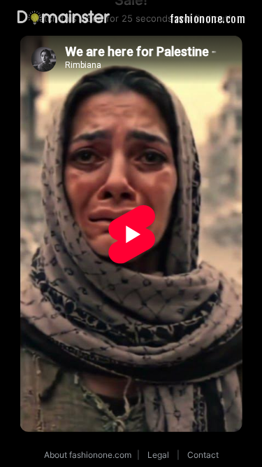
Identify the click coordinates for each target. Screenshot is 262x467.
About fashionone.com (87, 454)
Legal (158, 454)
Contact (203, 454)
